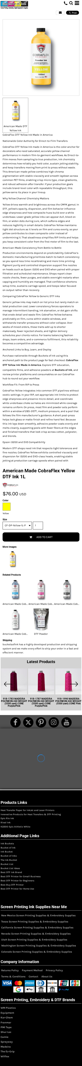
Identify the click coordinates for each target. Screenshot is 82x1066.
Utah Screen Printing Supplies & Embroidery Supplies (34, 939)
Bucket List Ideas (10, 868)
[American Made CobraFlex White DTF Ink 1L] (15, 619)
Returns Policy (10, 970)
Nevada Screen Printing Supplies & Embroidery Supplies (36, 933)
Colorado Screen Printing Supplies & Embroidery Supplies (36, 951)
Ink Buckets (7, 843)
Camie (4, 1036)
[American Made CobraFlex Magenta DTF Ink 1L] (41, 589)
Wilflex (5, 1056)
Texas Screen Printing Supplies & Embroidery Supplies (34, 921)
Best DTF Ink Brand (11, 872)
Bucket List (7, 864)
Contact (33, 976)
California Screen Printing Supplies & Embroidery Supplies (37, 927)
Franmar (6, 1022)
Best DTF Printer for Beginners (17, 880)
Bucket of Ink (8, 847)
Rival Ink (6, 822)
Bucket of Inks (9, 855)
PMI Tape (6, 1027)
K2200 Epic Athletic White (15, 826)
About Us (46, 976)
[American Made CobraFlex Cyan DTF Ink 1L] (15, 589)
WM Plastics (8, 1007)
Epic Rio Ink (7, 818)
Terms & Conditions (13, 976)
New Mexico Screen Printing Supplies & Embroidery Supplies (38, 915)
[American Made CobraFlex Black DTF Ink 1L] (66, 589)
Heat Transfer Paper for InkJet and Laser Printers (27, 810)
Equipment (7, 1012)
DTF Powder (41, 633)
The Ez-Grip (8, 1051)
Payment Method (32, 970)
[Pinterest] (41, 722)
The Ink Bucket (9, 860)
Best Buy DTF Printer (12, 884)
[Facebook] (15, 722)
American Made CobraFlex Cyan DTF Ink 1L (27, 603)
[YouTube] (66, 722)
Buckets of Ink (63, 369)
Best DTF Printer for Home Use (17, 888)
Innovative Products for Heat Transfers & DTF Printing (31, 814)
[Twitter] (28, 722)
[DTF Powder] (41, 619)
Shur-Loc (6, 1032)
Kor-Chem (7, 1017)
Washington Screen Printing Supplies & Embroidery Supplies (38, 945)
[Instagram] (54, 722)
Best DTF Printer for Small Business (21, 876)
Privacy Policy (54, 970)
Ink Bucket (7, 851)
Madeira (6, 1046)
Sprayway (7, 1041)
